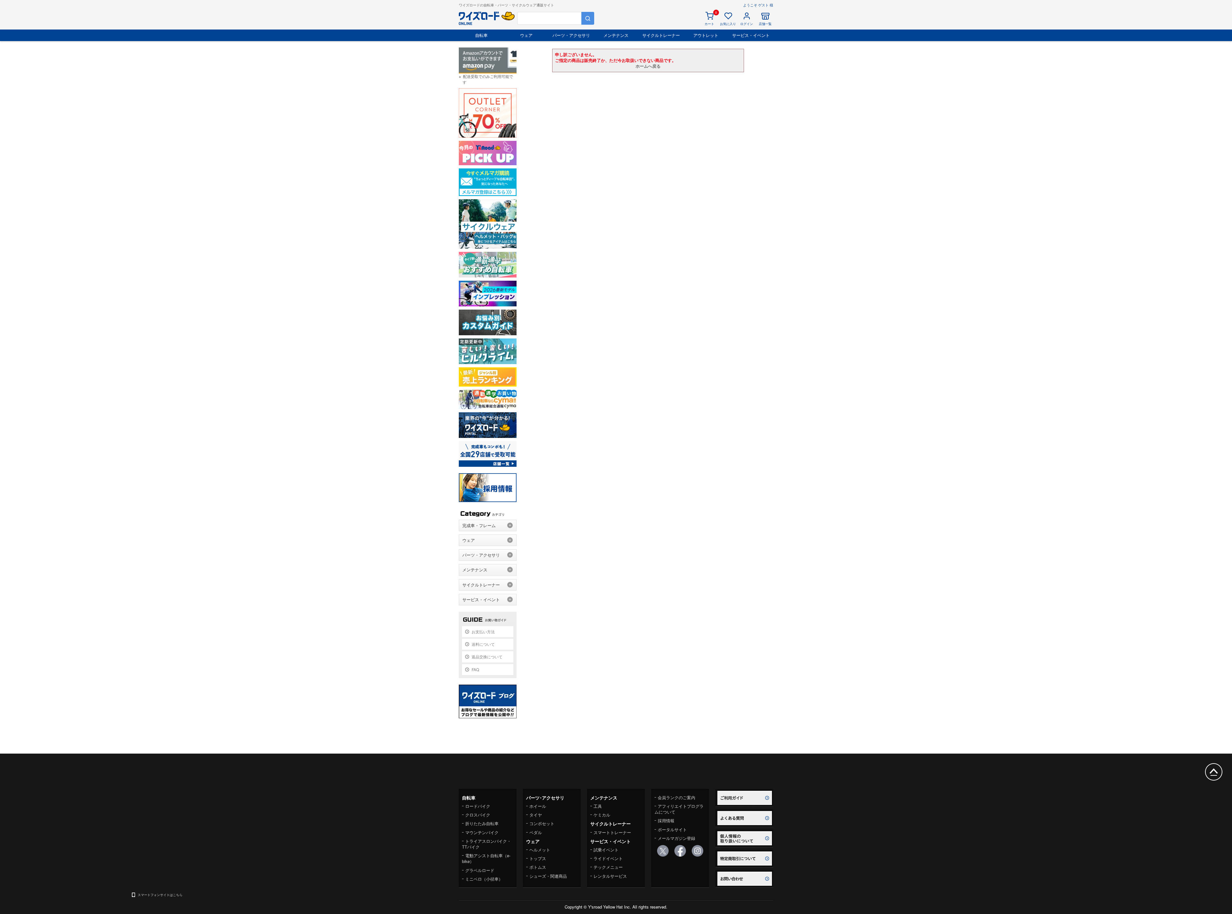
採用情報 (666, 820)
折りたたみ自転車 (482, 823)
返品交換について (487, 656)
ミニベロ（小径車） (484, 879)
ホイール (537, 806)
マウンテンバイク (482, 832)
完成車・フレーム (479, 525)
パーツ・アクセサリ (571, 35)
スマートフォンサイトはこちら (160, 895)
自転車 (481, 35)
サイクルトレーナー (661, 35)
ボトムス (537, 867)
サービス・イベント (751, 35)
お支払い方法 (483, 631)
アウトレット (705, 35)
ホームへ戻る (648, 66)
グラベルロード (479, 870)
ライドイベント (608, 858)
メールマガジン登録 (676, 838)
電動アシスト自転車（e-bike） (486, 858)
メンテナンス (616, 35)
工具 (598, 806)
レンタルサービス (610, 876)
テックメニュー (608, 867)
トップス (537, 858)
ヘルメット (539, 850)
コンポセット (541, 823)
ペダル (535, 832)
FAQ (475, 669)
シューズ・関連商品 (548, 876)
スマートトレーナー (612, 832)
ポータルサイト (672, 829)
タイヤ (535, 815)
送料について (483, 644)
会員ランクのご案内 (676, 797)
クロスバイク (477, 815)
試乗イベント (606, 850)
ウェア (526, 35)
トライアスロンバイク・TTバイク (486, 844)
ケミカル (602, 815)
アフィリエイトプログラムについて (679, 809)
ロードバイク (477, 806)
